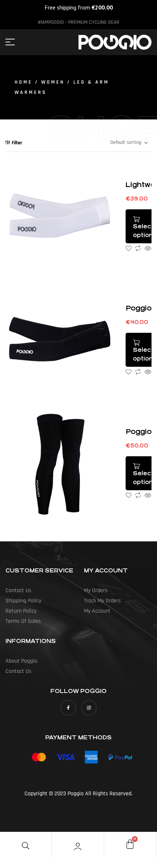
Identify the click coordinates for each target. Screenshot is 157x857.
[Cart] (130, 843)
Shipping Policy (23, 601)
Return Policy (21, 611)
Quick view (148, 248)
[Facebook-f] (68, 708)
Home (23, 82)
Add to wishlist (128, 248)
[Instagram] (89, 708)
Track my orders (102, 601)
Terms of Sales (23, 621)
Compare (138, 248)
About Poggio (21, 661)
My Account (97, 611)
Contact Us (18, 590)
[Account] (77, 846)
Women (53, 82)
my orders (95, 590)
